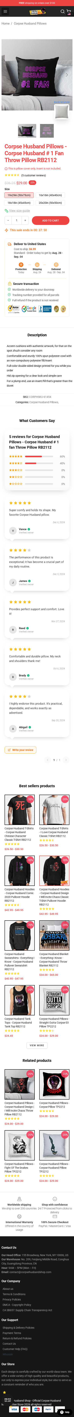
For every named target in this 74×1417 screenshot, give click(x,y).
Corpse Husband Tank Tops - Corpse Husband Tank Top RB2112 (18, 1022)
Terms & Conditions (14, 1294)
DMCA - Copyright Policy (17, 1304)
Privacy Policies (12, 1299)
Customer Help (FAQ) (15, 1349)
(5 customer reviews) (33, 175)
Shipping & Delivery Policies (18, 1327)
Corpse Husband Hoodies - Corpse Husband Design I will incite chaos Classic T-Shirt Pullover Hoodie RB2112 (54, 897)
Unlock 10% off (7, 1400)
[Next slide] (67, 75)
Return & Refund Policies (17, 1338)
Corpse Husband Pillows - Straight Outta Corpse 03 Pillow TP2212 (54, 1022)
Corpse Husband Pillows (30, 23)
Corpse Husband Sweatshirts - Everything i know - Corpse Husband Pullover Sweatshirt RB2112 (19, 962)
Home (5, 23)
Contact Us (9, 1343)
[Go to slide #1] (27, 131)
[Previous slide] (7, 75)
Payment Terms (12, 1333)
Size (7, 189)
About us (8, 1288)
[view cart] (68, 11)
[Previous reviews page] (47, 760)
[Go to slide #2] (47, 131)
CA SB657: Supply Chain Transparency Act (27, 1310)
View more (37, 1045)
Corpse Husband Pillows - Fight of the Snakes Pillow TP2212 (20, 1167)
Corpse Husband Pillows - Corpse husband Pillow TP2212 (54, 1167)
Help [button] (67, 1412)
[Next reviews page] (66, 760)
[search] (62, 11)
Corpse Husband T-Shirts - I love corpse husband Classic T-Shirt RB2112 (53, 832)
